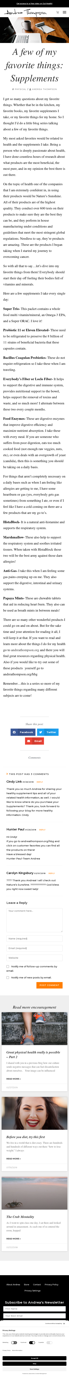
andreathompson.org (25, 650)
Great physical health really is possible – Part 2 (33, 1054)
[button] (64, 12)
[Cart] (56, 12)
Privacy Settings (32, 1290)
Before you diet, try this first (25, 1136)
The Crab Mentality (20, 1216)
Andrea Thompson (44, 89)
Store (26, 1284)
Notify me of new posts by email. (31, 977)
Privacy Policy (51, 1284)
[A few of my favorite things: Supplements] (34, 30)
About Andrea (13, 1284)
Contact (37, 1284)
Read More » (13, 1079)
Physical (20, 89)
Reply (40, 782)
